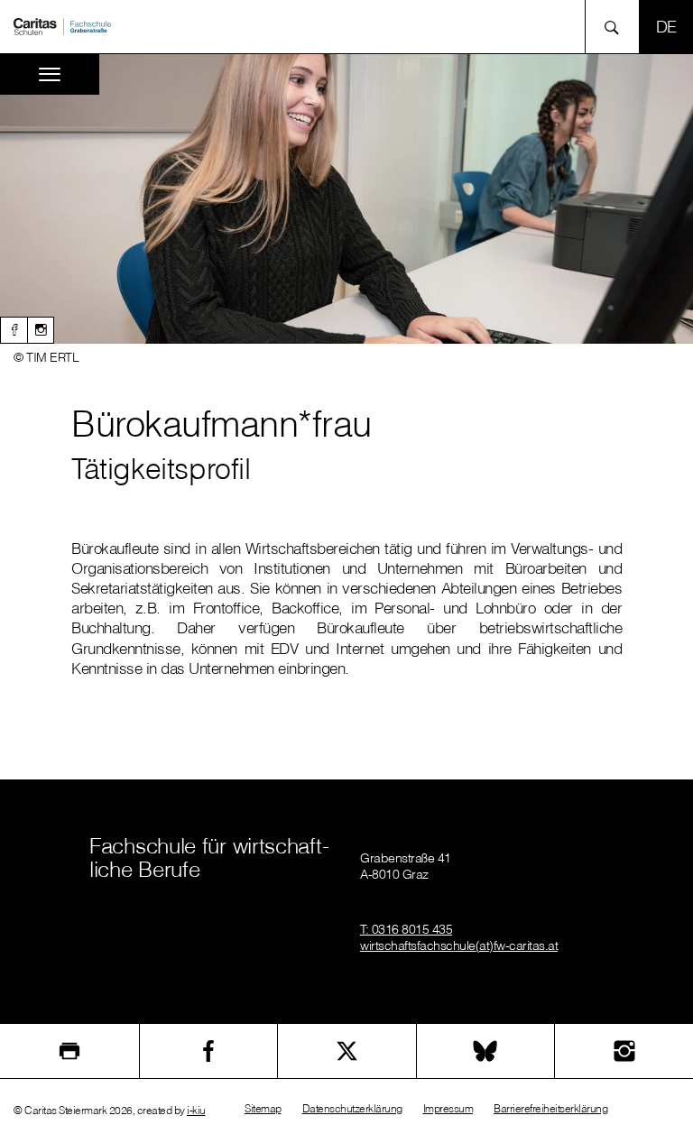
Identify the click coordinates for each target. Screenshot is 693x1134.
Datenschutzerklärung (352, 1108)
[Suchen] (617, 26)
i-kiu (196, 1110)
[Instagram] (40, 330)
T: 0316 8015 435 (406, 929)
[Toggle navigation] (49, 74)
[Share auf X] (347, 1051)
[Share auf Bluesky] (486, 1051)
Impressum (448, 1108)
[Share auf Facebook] (209, 1051)
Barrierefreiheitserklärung (550, 1108)
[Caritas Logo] (62, 25)
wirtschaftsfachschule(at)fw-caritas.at (459, 945)
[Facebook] (13, 330)
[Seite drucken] (69, 1051)
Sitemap (263, 1108)
